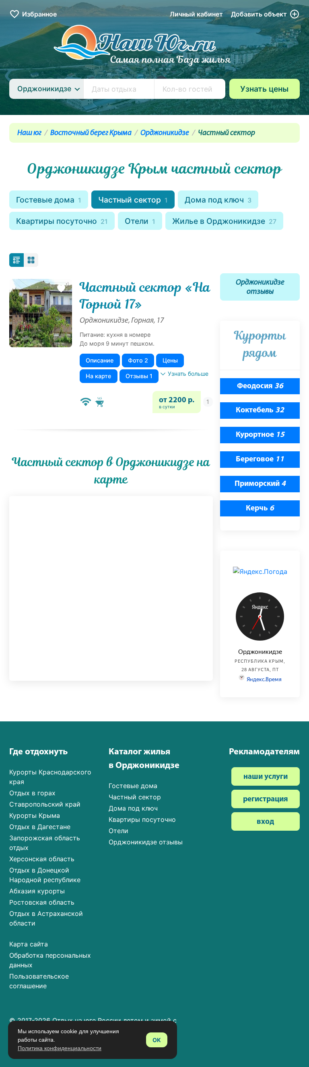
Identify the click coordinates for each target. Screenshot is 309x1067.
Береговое (260, 459)
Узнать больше (188, 373)
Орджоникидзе (164, 133)
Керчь (260, 508)
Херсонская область (41, 859)
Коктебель (260, 410)
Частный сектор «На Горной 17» (145, 295)
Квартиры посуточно (62, 221)
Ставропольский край (44, 804)
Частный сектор (133, 200)
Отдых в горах (32, 793)
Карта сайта (28, 944)
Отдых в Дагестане (39, 827)
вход (265, 822)
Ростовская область (41, 902)
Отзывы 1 (139, 376)
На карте (98, 376)
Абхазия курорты (37, 891)
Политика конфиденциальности (59, 1048)
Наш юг (29, 133)
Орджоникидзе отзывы (260, 287)
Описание (99, 360)
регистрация (265, 799)
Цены (170, 360)
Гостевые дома (48, 200)
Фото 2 (138, 360)
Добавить (259, 14)
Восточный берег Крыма (91, 133)
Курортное (260, 435)
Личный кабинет (196, 14)
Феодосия (260, 386)
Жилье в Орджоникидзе (224, 221)
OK (156, 1039)
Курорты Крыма (34, 815)
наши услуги (265, 777)
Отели (140, 221)
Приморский (260, 484)
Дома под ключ (218, 200)
